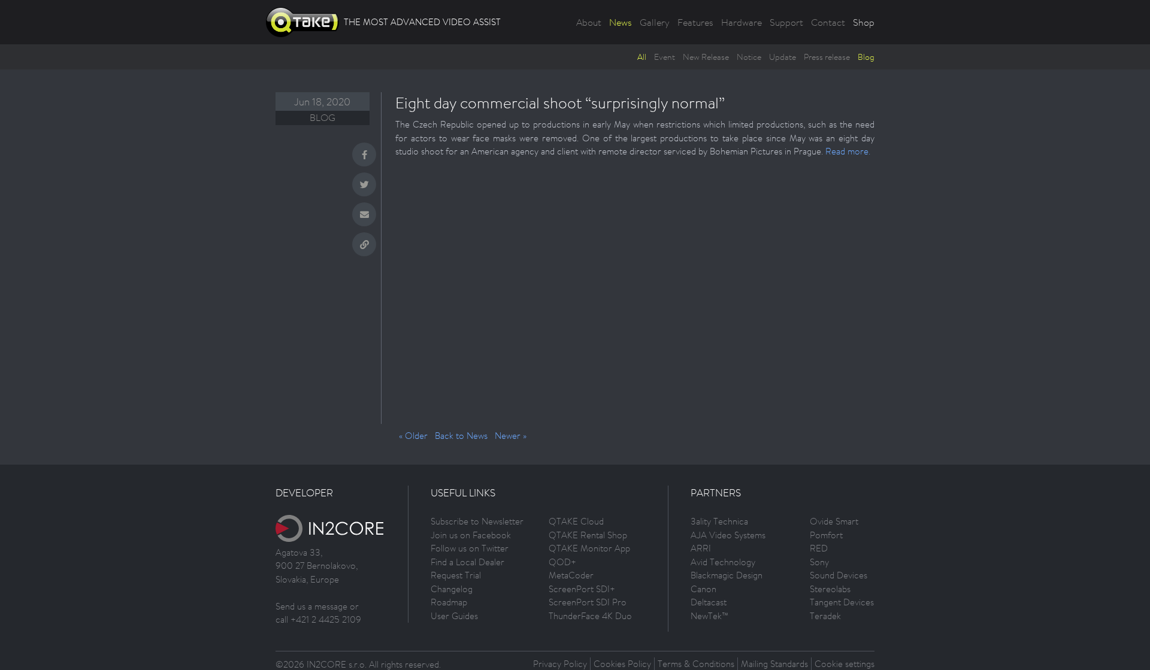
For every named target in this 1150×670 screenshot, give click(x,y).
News (620, 22)
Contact (828, 22)
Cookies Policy (622, 663)
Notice (749, 57)
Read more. (847, 151)
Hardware (741, 22)
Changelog (452, 589)
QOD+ (562, 562)
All (641, 57)
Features (695, 22)
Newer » (510, 435)
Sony (819, 562)
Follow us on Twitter (470, 548)
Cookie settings (844, 663)
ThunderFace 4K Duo (590, 616)
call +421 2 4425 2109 (318, 619)
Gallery (655, 22)
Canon (703, 589)
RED (819, 548)
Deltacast (709, 602)
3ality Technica (719, 521)
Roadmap (449, 602)
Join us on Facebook (471, 535)
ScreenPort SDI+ (582, 589)
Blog (866, 57)
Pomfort (826, 535)
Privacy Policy (560, 663)
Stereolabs (830, 589)
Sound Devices (838, 575)
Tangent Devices (842, 602)
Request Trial (456, 575)
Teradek (825, 616)
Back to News (461, 435)
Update (782, 57)
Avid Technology (723, 562)
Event (664, 57)
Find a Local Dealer (467, 562)
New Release (706, 57)
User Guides (454, 616)
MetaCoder (571, 575)
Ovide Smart (834, 521)
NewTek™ (709, 616)
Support (786, 22)
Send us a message (311, 606)
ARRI (701, 548)
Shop (863, 22)
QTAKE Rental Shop (588, 535)
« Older (413, 435)
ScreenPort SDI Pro (588, 602)
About (588, 22)
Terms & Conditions (696, 663)
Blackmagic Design (726, 575)
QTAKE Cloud (576, 521)
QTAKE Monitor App (589, 548)
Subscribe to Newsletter (477, 521)
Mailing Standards (774, 663)
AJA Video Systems (728, 535)
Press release (827, 57)
